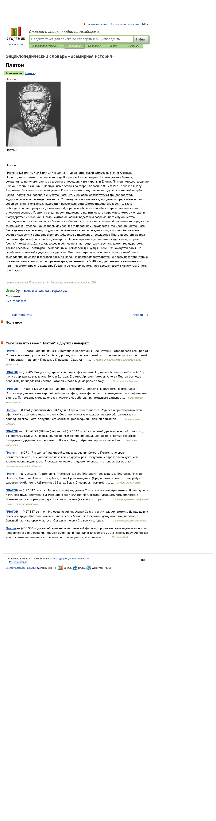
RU (144, 24)
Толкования (74, 45)
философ (19, 300)
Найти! (141, 39)
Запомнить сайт (97, 24)
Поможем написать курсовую (45, 291)
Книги (113, 45)
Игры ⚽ (133, 45)
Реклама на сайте (79, 558)
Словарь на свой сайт (125, 24)
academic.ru (16, 44)
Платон (11, 350)
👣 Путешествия (18, 562)
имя (8, 300)
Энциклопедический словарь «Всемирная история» (46, 45)
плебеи (138, 314)
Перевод (31, 73)
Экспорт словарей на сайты (21, 568)
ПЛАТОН (12, 372)
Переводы (94, 45)
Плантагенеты (22, 314)
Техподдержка (60, 558)
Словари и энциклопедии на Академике (64, 32)
